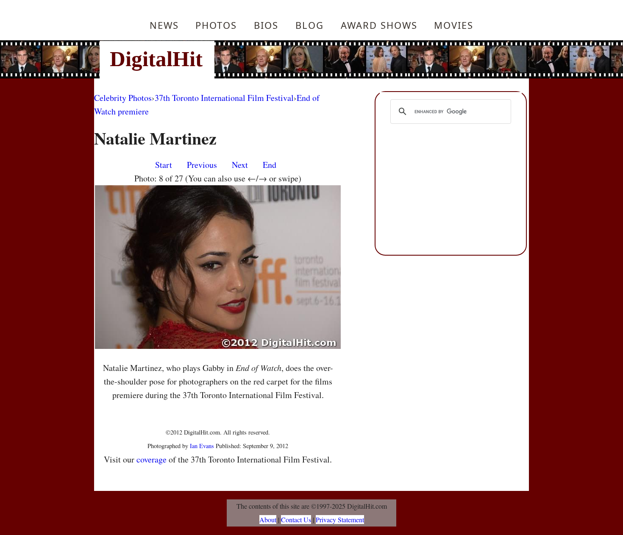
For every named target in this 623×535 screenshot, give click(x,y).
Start (163, 164)
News (164, 25)
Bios (266, 25)
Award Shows (379, 25)
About (267, 519)
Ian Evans (202, 446)
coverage (151, 459)
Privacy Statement (340, 519)
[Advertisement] (368, 59)
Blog (309, 25)
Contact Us (296, 519)
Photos (216, 25)
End (269, 164)
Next (240, 164)
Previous (202, 164)
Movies (453, 25)
